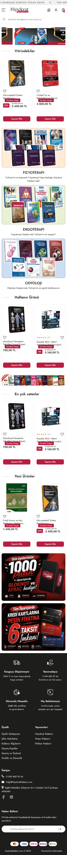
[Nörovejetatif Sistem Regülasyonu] (16, 73)
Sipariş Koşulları (10, 748)
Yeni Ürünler (25, 476)
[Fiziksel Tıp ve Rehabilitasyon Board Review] (50, 73)
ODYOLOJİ (33, 283)
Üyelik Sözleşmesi (11, 734)
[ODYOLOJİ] (33, 258)
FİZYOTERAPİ (33, 173)
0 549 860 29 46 (14, 776)
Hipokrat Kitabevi (44, 734)
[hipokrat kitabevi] (18, 10)
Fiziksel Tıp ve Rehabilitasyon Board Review (47, 96)
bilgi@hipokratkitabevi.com (19, 782)
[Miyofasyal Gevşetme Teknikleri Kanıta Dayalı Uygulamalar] (16, 319)
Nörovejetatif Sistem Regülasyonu (13, 96)
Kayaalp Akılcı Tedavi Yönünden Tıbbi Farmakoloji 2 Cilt (50, 343)
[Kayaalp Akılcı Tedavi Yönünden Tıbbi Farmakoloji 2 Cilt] (50, 319)
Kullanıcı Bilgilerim (11, 743)
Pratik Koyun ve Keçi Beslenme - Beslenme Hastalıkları (13, 522)
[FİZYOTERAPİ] (33, 148)
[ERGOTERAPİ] (33, 205)
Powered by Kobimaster (51, 851)
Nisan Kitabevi (42, 738)
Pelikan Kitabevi (43, 743)
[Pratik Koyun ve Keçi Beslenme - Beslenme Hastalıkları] (16, 498)
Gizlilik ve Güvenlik (12, 758)
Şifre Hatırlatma (10, 738)
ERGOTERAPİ (33, 230)
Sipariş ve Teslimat (11, 753)
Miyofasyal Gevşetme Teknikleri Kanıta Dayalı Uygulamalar (14, 343)
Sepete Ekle (16, 118)
